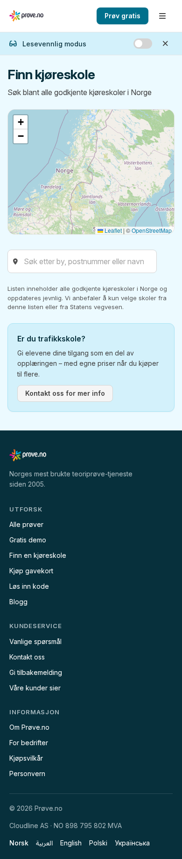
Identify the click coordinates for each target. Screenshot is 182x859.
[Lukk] (165, 43)
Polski (98, 843)
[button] (21, 122)
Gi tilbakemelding (35, 672)
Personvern (27, 774)
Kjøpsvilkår (26, 758)
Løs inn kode (29, 586)
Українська (132, 843)
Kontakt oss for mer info (65, 393)
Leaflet (112, 230)
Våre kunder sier (35, 688)
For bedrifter (28, 743)
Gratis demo (27, 540)
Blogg (18, 602)
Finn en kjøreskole (37, 555)
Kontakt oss (27, 657)
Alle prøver (26, 524)
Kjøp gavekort (31, 571)
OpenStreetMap (152, 230)
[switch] (142, 43)
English (71, 843)
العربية (44, 843)
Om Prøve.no (29, 727)
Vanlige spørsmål (35, 641)
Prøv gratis (122, 16)
